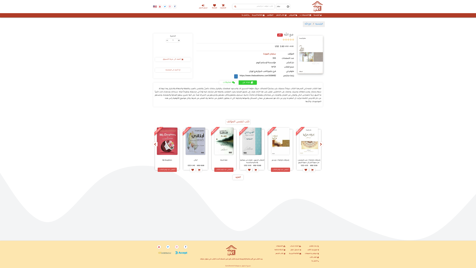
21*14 (273, 67)
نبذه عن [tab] (246, 82)
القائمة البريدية (257, 15)
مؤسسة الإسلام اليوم (266, 63)
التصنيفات (305, 15)
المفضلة (214, 8)
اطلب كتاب (313, 257)
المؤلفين (270, 15)
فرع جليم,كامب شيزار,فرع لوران (262, 71)
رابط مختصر (288, 76)
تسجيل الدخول (203, 8)
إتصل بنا (245, 15)
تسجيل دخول (294, 250)
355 (274, 58)
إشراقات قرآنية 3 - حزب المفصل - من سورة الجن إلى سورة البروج (308, 161)
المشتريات (223, 8)
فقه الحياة (223, 160)
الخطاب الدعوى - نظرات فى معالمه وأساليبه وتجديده (252, 161)
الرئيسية (316, 15)
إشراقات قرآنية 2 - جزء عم (280, 160)
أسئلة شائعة (279, 250)
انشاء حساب (294, 246)
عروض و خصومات (311, 253)
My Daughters (167, 160)
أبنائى (195, 160)
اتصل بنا (314, 261)
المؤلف (291, 54)
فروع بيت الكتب (312, 250)
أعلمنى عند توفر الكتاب (280, 170)
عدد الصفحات (288, 58)
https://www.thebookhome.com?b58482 (258, 76)
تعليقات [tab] (227, 82)
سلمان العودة (269, 54)
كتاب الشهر (280, 15)
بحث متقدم (313, 246)
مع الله (308, 24)
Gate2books (229, 266)
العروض (292, 15)
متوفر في (290, 71)
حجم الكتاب (289, 67)
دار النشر (290, 63)
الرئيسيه (319, 24)
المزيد (238, 177)
